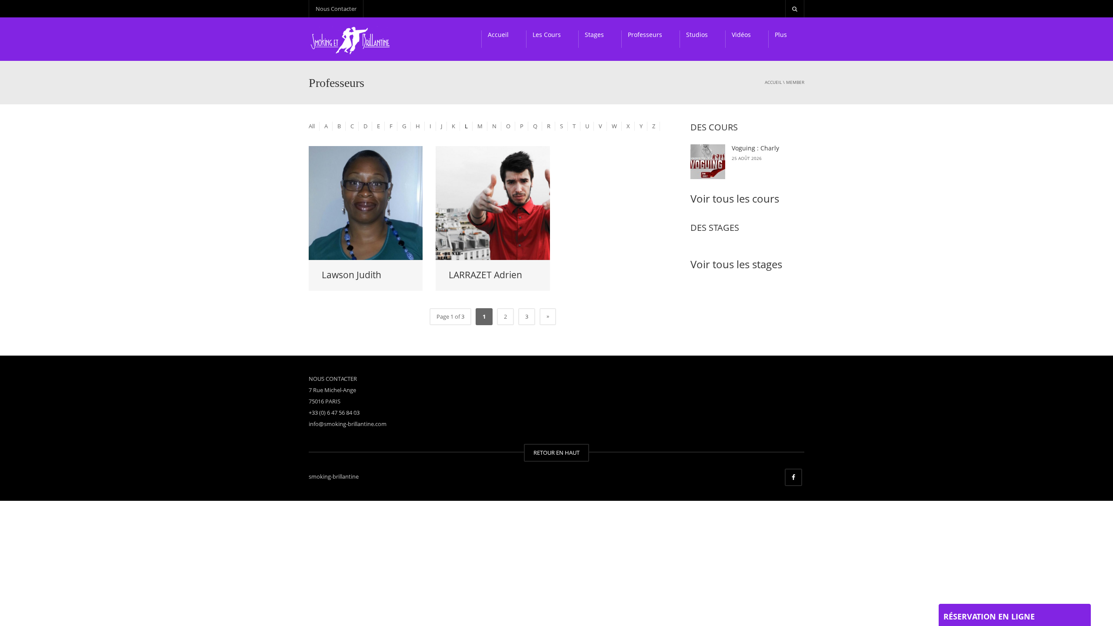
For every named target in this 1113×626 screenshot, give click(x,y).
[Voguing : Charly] (707, 161)
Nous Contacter (336, 9)
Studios (697, 34)
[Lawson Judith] (366, 202)
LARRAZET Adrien (485, 275)
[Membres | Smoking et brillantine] (351, 39)
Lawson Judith (351, 275)
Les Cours (547, 34)
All (312, 126)
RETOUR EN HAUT (556, 452)
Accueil (498, 34)
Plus (781, 34)
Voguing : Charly (755, 148)
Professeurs (645, 34)
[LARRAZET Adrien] (493, 202)
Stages (594, 34)
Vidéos (741, 34)
